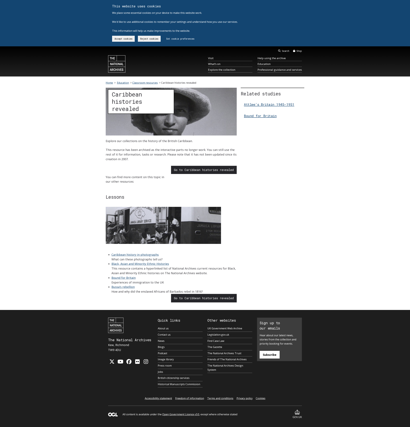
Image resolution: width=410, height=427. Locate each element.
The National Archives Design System (225, 368)
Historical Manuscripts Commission (179, 384)
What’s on (214, 64)
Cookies (260, 398)
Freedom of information (189, 398)
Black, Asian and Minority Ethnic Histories (140, 264)
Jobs (160, 372)
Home (109, 83)
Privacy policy (245, 398)
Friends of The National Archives (227, 359)
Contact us (164, 334)
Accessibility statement (158, 398)
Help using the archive (272, 58)
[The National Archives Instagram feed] (146, 361)
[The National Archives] (116, 64)
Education (264, 64)
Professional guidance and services (280, 70)
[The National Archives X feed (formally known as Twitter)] (112, 361)
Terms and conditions (220, 398)
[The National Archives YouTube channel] (120, 361)
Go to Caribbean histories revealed (204, 170)
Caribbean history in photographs (135, 255)
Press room (165, 365)
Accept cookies (123, 38)
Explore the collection (221, 70)
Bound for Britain (123, 278)
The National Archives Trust (224, 353)
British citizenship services (173, 378)
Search (285, 50)
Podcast (162, 353)
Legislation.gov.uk (218, 334)
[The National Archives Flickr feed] (137, 361)
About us (163, 328)
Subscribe (269, 355)
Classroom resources (145, 83)
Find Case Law (215, 341)
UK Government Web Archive (224, 328)
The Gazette (214, 347)
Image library (166, 359)
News (161, 341)
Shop (299, 50)
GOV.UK (297, 417)
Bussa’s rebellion (123, 287)
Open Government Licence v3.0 (180, 414)
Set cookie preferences (180, 38)
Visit (210, 58)
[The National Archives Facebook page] (129, 361)
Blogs (161, 347)
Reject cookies (149, 38)
